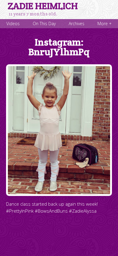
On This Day (44, 23)
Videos (13, 23)
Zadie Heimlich (43, 6)
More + (104, 23)
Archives (76, 23)
